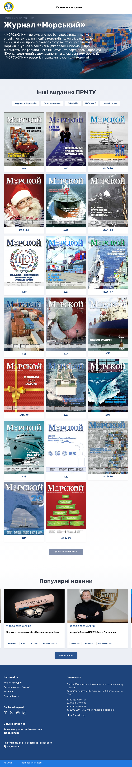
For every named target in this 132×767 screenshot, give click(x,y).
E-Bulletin (73, 103)
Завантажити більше (66, 551)
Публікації (90, 103)
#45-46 (108, 168)
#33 (107, 353)
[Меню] (126, 7)
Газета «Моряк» (52, 103)
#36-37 (108, 292)
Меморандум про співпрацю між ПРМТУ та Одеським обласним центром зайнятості (93, 632)
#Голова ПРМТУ (42, 643)
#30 (66, 415)
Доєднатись (11, 732)
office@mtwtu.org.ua (77, 715)
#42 (66, 230)
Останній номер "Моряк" (17, 687)
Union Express (110, 103)
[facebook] (6, 712)
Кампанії (8, 691)
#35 (24, 353)
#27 (66, 476)
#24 (24, 538)
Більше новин (66, 655)
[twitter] (12, 712)
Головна (7, 18)
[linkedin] (24, 712)
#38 (66, 292)
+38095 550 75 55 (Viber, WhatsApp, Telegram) (91, 709)
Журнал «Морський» (26, 103)
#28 (24, 476)
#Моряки (12, 643)
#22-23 (66, 538)
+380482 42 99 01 (76, 699)
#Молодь (25, 643)
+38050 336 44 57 (76, 706)
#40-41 (108, 230)
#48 (24, 168)
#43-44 (24, 230)
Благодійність (11, 696)
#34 (66, 353)
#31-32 (24, 415)
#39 (24, 292)
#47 (65, 168)
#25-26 (108, 476)
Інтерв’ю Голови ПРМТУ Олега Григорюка (29, 632)
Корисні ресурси (13, 682)
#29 (107, 415)
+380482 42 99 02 (76, 703)
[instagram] (18, 712)
